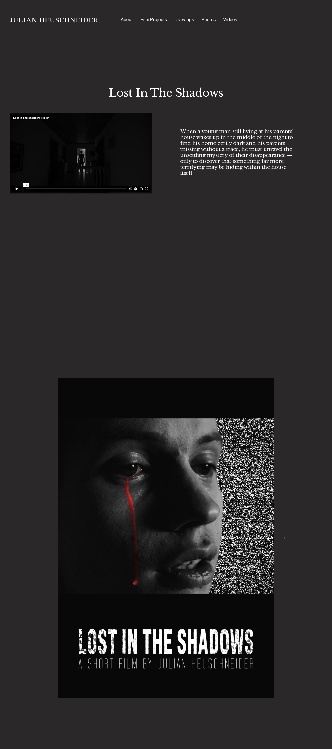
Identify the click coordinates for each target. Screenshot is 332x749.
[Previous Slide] (47, 538)
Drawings (184, 19)
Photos (208, 19)
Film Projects (153, 19)
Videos (230, 19)
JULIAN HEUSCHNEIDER (54, 19)
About (127, 19)
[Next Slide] (284, 538)
